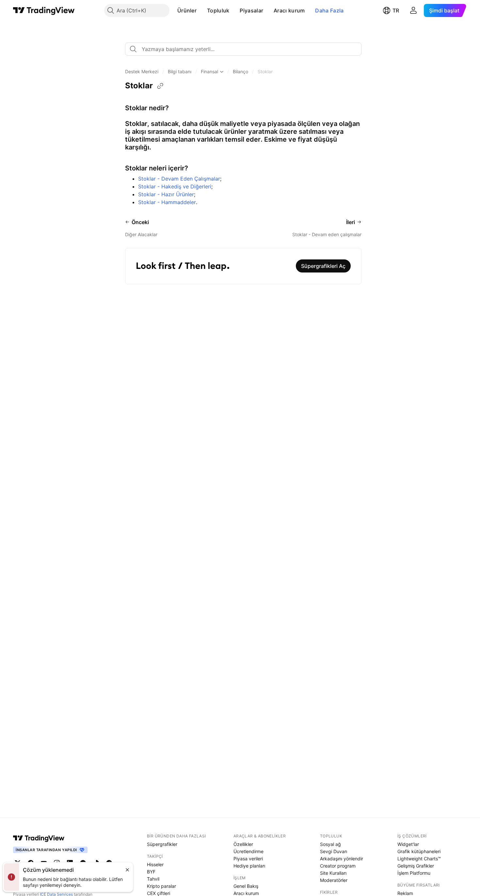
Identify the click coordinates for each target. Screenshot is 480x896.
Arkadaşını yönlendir (341, 858)
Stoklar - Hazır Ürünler (166, 194)
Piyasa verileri (248, 858)
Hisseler (155, 864)
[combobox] (243, 49)
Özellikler (243, 844)
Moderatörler (333, 880)
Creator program (338, 866)
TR (395, 10)
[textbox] (246, 49)
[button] (201, 10)
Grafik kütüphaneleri (418, 851)
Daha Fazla (329, 10)
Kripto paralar (161, 886)
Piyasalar (251, 10)
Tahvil (153, 879)
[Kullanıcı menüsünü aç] (413, 10)
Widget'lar (408, 844)
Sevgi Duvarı (333, 851)
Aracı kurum (289, 10)
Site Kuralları (333, 873)
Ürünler (187, 10)
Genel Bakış (245, 886)
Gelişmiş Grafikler (415, 866)
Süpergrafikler (162, 844)
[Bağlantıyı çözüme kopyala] (160, 86)
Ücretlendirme (248, 851)
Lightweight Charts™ (419, 858)
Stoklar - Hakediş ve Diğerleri (174, 186)
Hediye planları (249, 866)
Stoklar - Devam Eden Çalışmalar (179, 178)
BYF (151, 871)
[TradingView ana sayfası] (44, 10)
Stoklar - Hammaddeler (167, 202)
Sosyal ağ (330, 844)
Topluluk (218, 10)
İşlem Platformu (413, 873)
